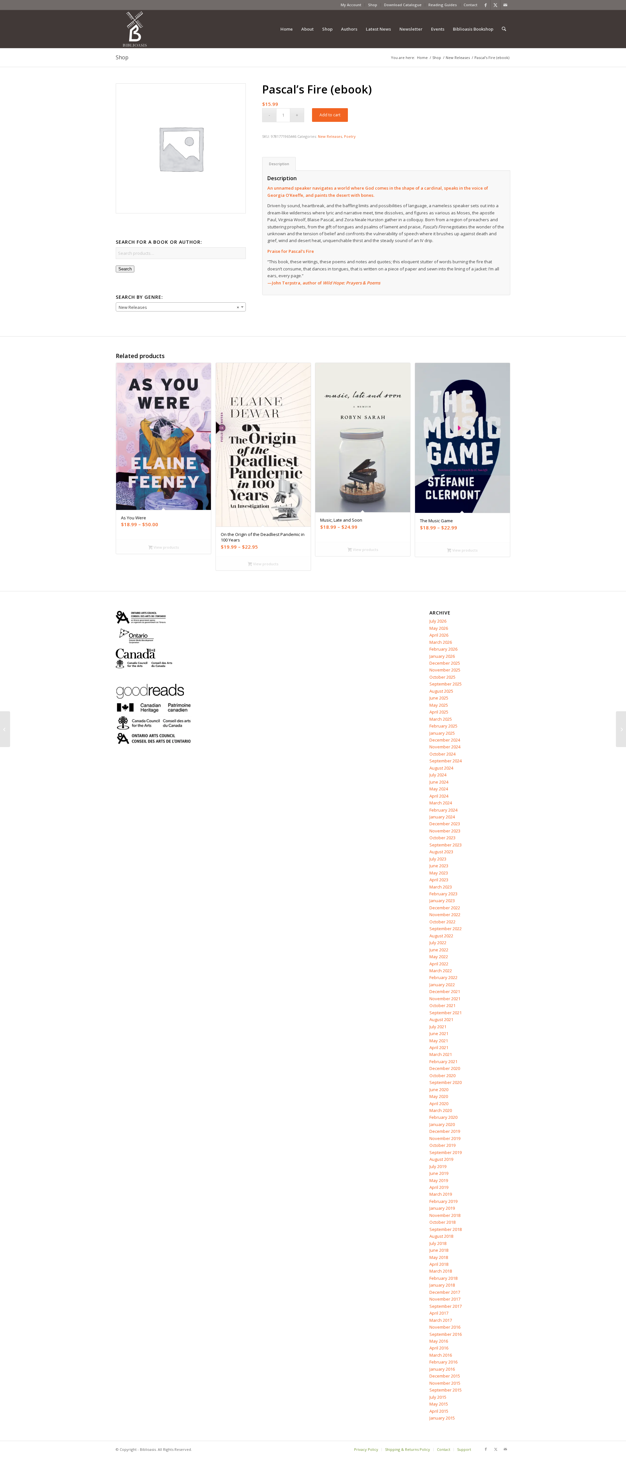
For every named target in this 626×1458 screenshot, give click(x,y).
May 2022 (438, 957)
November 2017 (444, 1299)
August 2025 (441, 691)
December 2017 (444, 1292)
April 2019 (438, 1187)
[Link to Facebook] (485, 5)
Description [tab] (279, 163)
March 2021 (440, 1054)
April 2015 (438, 1411)
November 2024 (444, 747)
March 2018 (440, 1271)
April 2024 (438, 796)
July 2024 (437, 775)
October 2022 (442, 922)
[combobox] (181, 306)
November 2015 (444, 1383)
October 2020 (442, 1075)
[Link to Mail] (505, 5)
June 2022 (438, 950)
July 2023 (437, 859)
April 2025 (438, 712)
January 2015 (442, 1418)
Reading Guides (442, 4)
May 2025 (438, 705)
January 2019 (442, 1208)
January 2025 (442, 733)
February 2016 (443, 1362)
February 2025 (443, 726)
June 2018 (438, 1250)
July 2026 (437, 621)
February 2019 (443, 1201)
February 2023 (443, 894)
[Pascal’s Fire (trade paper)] (5, 729)
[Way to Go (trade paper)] (621, 729)
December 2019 (444, 1131)
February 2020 (443, 1117)
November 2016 (444, 1327)
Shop (372, 4)
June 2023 (438, 866)
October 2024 (442, 754)
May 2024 (438, 789)
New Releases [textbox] (179, 307)
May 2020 (438, 1096)
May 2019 (438, 1180)
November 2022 (444, 914)
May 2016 (438, 1341)
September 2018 (445, 1229)
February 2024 (443, 810)
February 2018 (443, 1278)
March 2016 (440, 1355)
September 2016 (445, 1334)
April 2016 (438, 1348)
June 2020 (438, 1089)
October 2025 (442, 677)
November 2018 (444, 1215)
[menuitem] (351, 5)
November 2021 (444, 999)
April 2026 (438, 635)
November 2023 (444, 831)
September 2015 (445, 1390)
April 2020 (438, 1103)
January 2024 (442, 817)
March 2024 (440, 803)
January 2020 (442, 1124)
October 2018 (442, 1222)
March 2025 (440, 719)
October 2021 (442, 1005)
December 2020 (444, 1068)
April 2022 (438, 964)
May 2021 (438, 1041)
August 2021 (441, 1019)
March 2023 (440, 887)
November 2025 (444, 670)
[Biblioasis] (135, 29)
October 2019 (442, 1145)
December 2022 (444, 908)
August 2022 (441, 936)
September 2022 (445, 928)
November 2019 (444, 1138)
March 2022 (440, 971)
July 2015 (437, 1397)
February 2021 (443, 1061)
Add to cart (330, 115)
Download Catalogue (403, 4)
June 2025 (438, 698)
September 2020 (445, 1082)
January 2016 (442, 1369)
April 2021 (438, 1047)
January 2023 (442, 900)
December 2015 (444, 1376)
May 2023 (438, 873)
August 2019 (441, 1159)
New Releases (330, 136)
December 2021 (444, 991)
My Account (351, 4)
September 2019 (445, 1152)
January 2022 (442, 985)
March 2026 (440, 642)
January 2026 (442, 656)
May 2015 (438, 1404)
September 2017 (445, 1306)
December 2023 (444, 824)
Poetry (350, 136)
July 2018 (437, 1243)
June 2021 (438, 1033)
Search (125, 269)
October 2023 (442, 838)
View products (166, 547)
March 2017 (440, 1320)
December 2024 (444, 740)
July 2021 (437, 1027)
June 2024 (438, 782)
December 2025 (444, 663)
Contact (470, 4)
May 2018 (438, 1257)
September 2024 (445, 761)
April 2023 (438, 880)
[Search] (504, 29)
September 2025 (445, 684)
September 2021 (445, 1013)
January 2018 (442, 1285)
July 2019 (437, 1166)
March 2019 (440, 1194)
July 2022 (437, 943)
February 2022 (443, 977)
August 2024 (441, 768)
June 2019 (438, 1173)
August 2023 (441, 852)
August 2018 (441, 1236)
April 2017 (438, 1313)
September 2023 (445, 845)
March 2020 (440, 1110)
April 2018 (438, 1264)
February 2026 (443, 649)
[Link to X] (495, 5)
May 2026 (438, 628)
